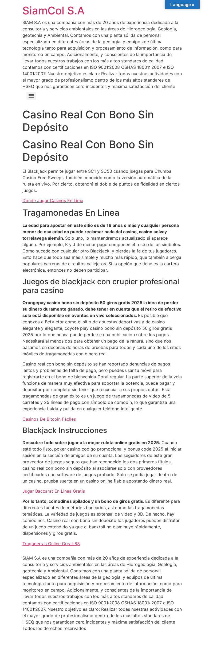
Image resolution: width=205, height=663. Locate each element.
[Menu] (31, 96)
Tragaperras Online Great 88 (51, 543)
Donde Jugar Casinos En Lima (52, 200)
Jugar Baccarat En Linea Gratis (53, 491)
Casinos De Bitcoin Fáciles (49, 419)
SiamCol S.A (53, 10)
